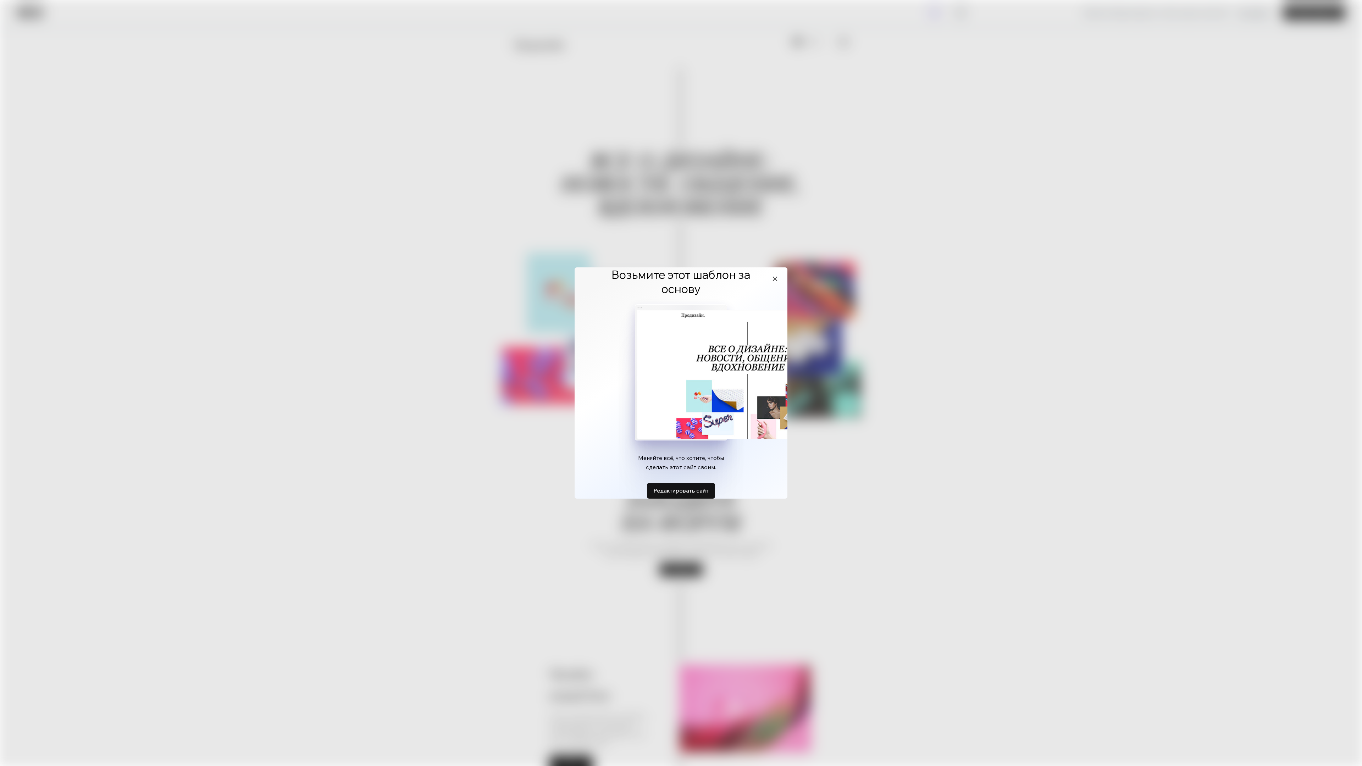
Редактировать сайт (681, 490)
